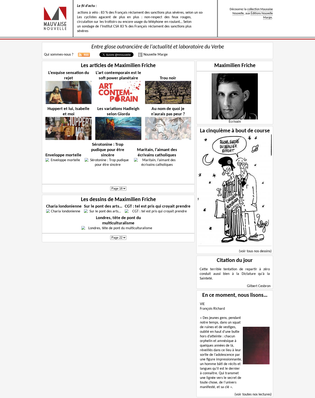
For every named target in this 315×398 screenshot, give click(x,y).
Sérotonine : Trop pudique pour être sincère (107, 150)
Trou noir (168, 78)
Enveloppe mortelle (63, 155)
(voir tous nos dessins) (255, 251)
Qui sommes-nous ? (58, 54)
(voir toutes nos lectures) (253, 394)
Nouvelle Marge (155, 54)
